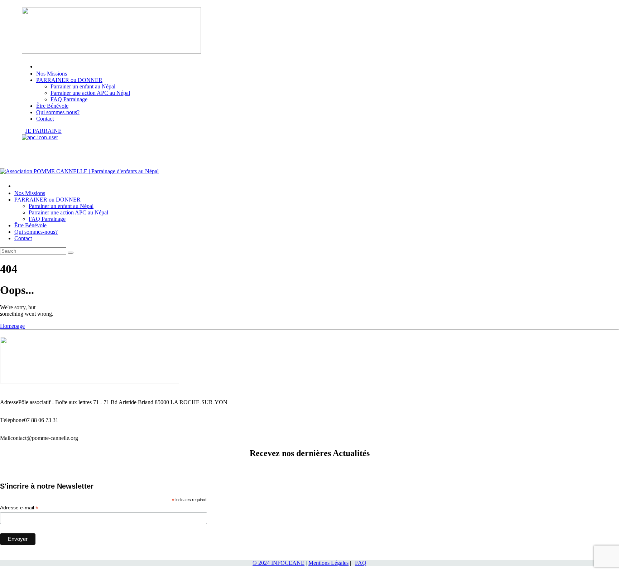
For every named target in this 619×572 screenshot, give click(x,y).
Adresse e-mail (19, 507)
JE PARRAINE (43, 131)
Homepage (12, 326)
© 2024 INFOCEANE (278, 563)
